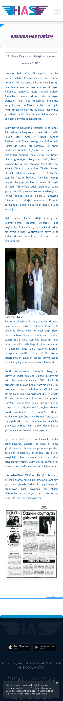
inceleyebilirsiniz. (40, 693)
